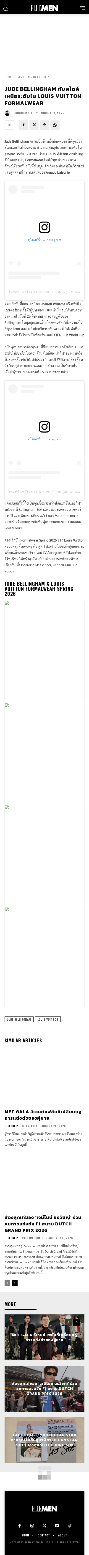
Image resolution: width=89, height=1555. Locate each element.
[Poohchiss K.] (8, 113)
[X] (34, 125)
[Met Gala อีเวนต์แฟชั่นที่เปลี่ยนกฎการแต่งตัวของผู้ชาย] (44, 1079)
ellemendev (30, 1126)
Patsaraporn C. (33, 1238)
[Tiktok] (70, 1526)
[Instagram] (32, 1526)
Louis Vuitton (47, 1019)
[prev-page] (7, 1283)
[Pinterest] (44, 125)
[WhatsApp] (55, 125)
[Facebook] (23, 125)
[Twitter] (44, 1526)
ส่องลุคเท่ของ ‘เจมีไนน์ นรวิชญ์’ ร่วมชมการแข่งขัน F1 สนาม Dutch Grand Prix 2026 (43, 1224)
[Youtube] (57, 1526)
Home (9, 76)
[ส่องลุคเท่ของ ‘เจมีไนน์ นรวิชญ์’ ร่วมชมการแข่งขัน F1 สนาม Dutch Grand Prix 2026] (44, 1184)
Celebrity (41, 76)
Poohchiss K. (23, 113)
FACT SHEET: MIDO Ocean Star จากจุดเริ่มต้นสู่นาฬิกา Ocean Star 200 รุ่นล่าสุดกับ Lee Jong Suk (44, 1440)
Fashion (23, 76)
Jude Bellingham (19, 1019)
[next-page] (15, 1283)
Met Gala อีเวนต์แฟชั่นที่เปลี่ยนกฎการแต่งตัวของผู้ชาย (43, 1115)
